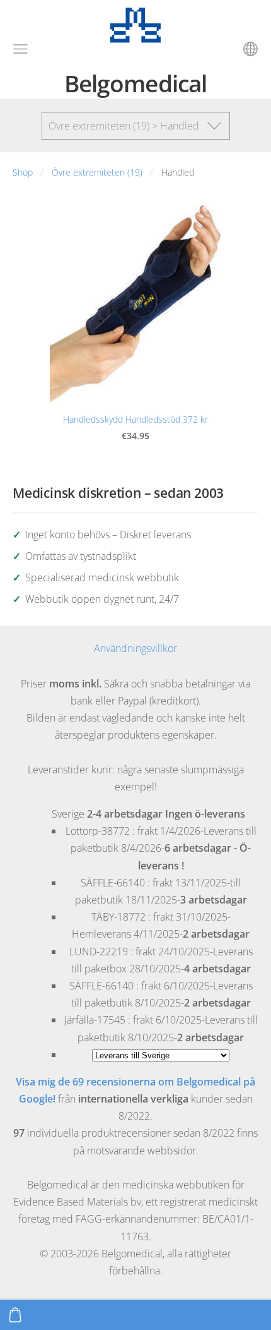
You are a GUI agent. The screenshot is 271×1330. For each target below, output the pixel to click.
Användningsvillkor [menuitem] (135, 648)
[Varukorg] (15, 1315)
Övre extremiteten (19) (97, 172)
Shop (23, 172)
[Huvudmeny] (20, 49)
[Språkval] (250, 49)
